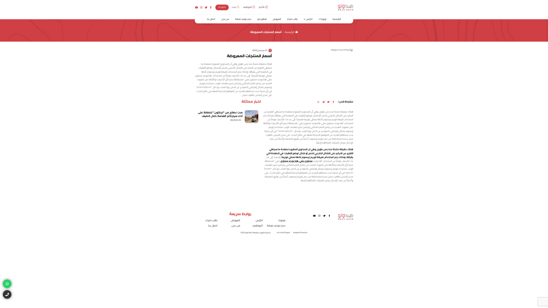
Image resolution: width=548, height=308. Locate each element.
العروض (277, 19)
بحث (234, 7)
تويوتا (324, 19)
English (222, 7)
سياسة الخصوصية (300, 233)
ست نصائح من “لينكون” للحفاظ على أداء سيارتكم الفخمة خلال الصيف (220, 114)
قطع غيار (262, 19)
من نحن (225, 19)
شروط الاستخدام (283, 233)
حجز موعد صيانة (243, 19)
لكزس (309, 19)
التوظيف (247, 7)
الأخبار (261, 7)
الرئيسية (337, 19)
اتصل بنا (211, 19)
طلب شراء (292, 19)
